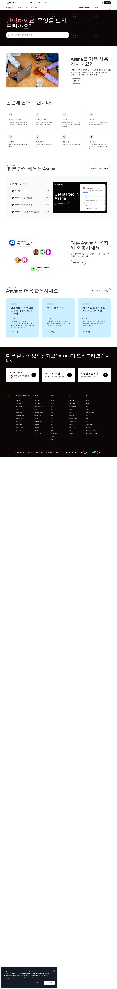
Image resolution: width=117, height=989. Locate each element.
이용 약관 (48, 452)
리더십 (87, 403)
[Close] (53, 971)
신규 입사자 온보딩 (38, 412)
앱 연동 (18, 421)
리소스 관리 (19, 430)
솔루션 (30, 2)
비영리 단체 (54, 433)
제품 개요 (18, 400)
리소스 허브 (71, 415)
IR (86, 421)
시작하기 (20, 7)
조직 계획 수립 (37, 415)
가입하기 (107, 2)
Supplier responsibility (91, 430)
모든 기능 (18, 403)
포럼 (70, 412)
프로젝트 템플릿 (73, 421)
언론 (87, 418)
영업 (52, 415)
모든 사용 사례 (37, 433)
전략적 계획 (36, 424)
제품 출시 (36, 418)
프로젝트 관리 (19, 427)
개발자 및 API (72, 427)
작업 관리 (36, 430)
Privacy (88, 427)
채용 (87, 409)
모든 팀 (53, 439)
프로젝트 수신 (37, 427)
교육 (52, 427)
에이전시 (53, 436)
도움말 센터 (71, 400)
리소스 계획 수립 (38, 421)
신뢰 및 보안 (89, 424)
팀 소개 (88, 400)
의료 (52, 418)
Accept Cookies (49, 982)
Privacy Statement (8, 978)
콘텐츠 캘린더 (37, 403)
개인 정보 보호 (55, 452)
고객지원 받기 (72, 403)
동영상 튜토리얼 (35, 7)
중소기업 (53, 400)
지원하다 (39, 2)
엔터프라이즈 (19, 418)
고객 (87, 406)
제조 (52, 430)
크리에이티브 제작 (38, 406)
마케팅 (52, 403)
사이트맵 (71, 433)
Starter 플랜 (19, 412)
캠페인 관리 (36, 400)
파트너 (70, 430)
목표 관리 (36, 409)
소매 (52, 421)
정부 (52, 424)
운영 (52, 406)
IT (51, 409)
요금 (46, 2)
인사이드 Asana (90, 412)
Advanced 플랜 (20, 415)
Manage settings (36, 982)
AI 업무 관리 (19, 424)
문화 (87, 415)
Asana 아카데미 (72, 406)
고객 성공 (71, 424)
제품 (22, 2)
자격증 (70, 409)
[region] (29, 977)
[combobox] (37, 35)
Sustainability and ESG (91, 433)
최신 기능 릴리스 (20, 406)
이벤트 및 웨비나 (73, 418)
